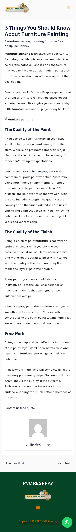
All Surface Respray (40, 92)
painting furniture (44, 41)
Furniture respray (18, 41)
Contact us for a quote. (20, 408)
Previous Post (13, 463)
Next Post (65, 463)
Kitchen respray (37, 171)
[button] (38, 507)
